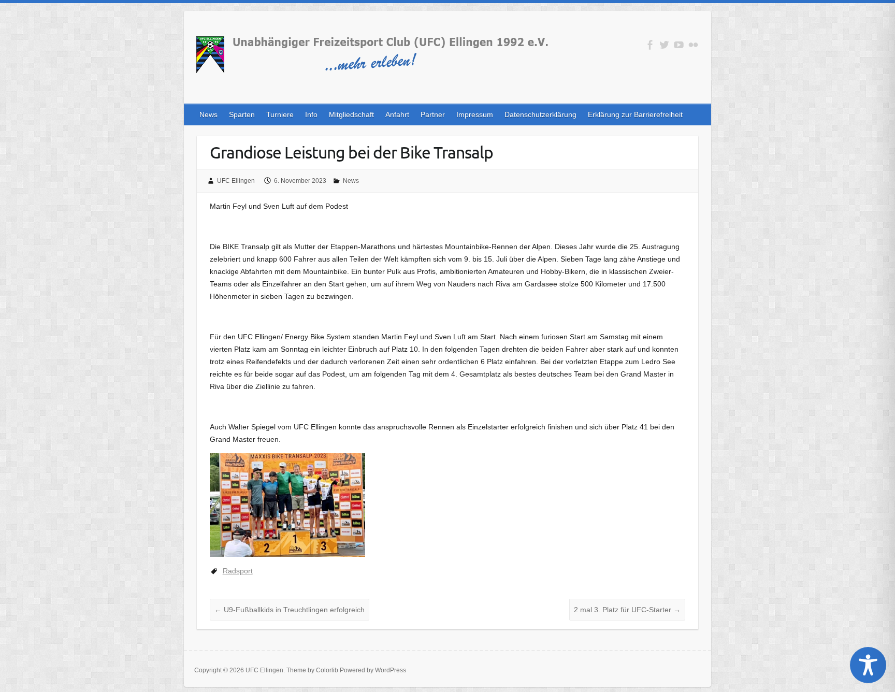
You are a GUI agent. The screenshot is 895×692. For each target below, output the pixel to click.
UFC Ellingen (236, 180)
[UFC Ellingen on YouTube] (679, 44)
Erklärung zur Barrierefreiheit (635, 114)
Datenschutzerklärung (540, 114)
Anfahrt (397, 114)
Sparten (242, 114)
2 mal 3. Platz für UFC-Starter (627, 610)
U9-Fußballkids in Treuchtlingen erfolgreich (289, 610)
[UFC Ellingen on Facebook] (650, 44)
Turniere (280, 114)
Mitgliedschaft (351, 114)
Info (311, 114)
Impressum (474, 114)
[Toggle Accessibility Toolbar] (868, 665)
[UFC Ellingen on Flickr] (693, 44)
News (208, 114)
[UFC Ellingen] (371, 56)
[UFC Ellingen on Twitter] (664, 44)
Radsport (238, 571)
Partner (433, 114)
